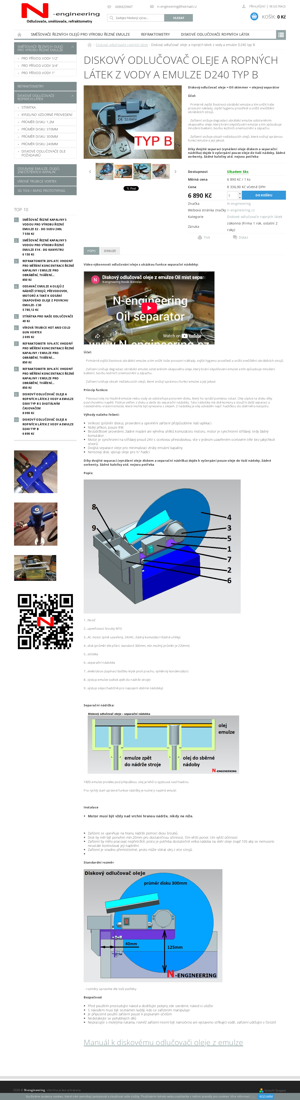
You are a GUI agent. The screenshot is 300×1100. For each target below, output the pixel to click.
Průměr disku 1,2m (38, 122)
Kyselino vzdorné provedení (47, 114)
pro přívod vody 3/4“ (40, 65)
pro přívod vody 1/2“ (40, 58)
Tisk (207, 237)
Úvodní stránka (19, 34)
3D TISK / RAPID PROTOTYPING (41, 190)
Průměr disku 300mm (40, 136)
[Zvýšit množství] (240, 193)
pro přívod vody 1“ (38, 73)
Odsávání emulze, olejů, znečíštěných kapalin (39, 170)
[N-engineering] (59, 13)
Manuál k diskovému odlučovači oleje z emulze (163, 1042)
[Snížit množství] (240, 197)
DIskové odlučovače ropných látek (215, 34)
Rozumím (266, 1097)
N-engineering (239, 203)
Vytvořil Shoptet (275, 1090)
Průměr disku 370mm (40, 129)
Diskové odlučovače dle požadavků (44, 153)
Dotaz (243, 237)
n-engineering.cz (241, 210)
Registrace (278, 6)
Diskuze (110, 251)
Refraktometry (155, 34)
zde (253, 1097)
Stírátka (29, 107)
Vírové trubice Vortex (37, 181)
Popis (91, 251)
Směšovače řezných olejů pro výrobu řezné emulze (80, 34)
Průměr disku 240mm (40, 144)
